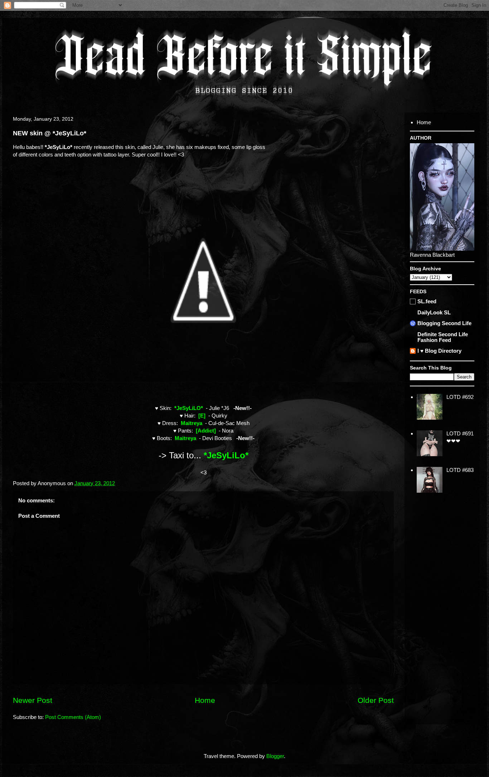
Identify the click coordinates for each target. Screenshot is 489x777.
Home (205, 700)
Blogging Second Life (444, 323)
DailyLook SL (434, 312)
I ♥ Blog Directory (439, 351)
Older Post (376, 700)
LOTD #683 (460, 470)
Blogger (275, 756)
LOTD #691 (460, 433)
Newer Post (32, 700)
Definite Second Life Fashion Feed (442, 337)
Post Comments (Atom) (73, 717)
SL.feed (426, 301)
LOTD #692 (460, 397)
